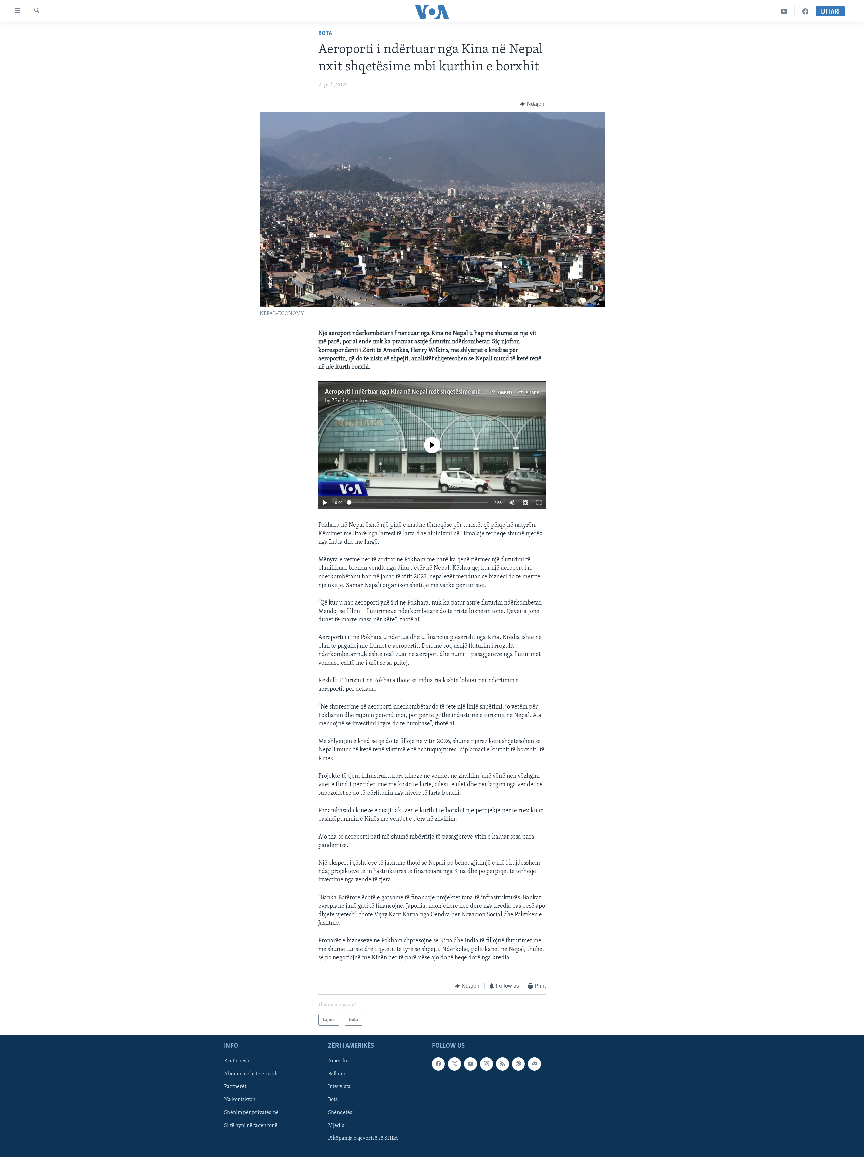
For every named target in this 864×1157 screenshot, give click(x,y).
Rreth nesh (236, 1061)
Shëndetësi (341, 1112)
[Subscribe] (534, 1064)
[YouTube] (784, 11)
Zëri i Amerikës (349, 401)
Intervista (339, 1087)
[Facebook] (805, 11)
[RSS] (502, 1064)
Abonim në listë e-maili (251, 1074)
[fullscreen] (539, 502)
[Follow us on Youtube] (470, 1064)
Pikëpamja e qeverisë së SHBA (363, 1138)
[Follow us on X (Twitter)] (454, 1064)
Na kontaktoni (240, 1100)
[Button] (533, 104)
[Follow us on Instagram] (486, 1064)
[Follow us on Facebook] (438, 1064)
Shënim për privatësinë (251, 1112)
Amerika (338, 1061)
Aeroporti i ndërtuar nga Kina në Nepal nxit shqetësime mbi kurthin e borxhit (427, 392)
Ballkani (337, 1074)
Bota (325, 34)
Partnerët (235, 1087)
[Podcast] (518, 1064)
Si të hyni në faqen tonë (250, 1125)
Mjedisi (337, 1125)
